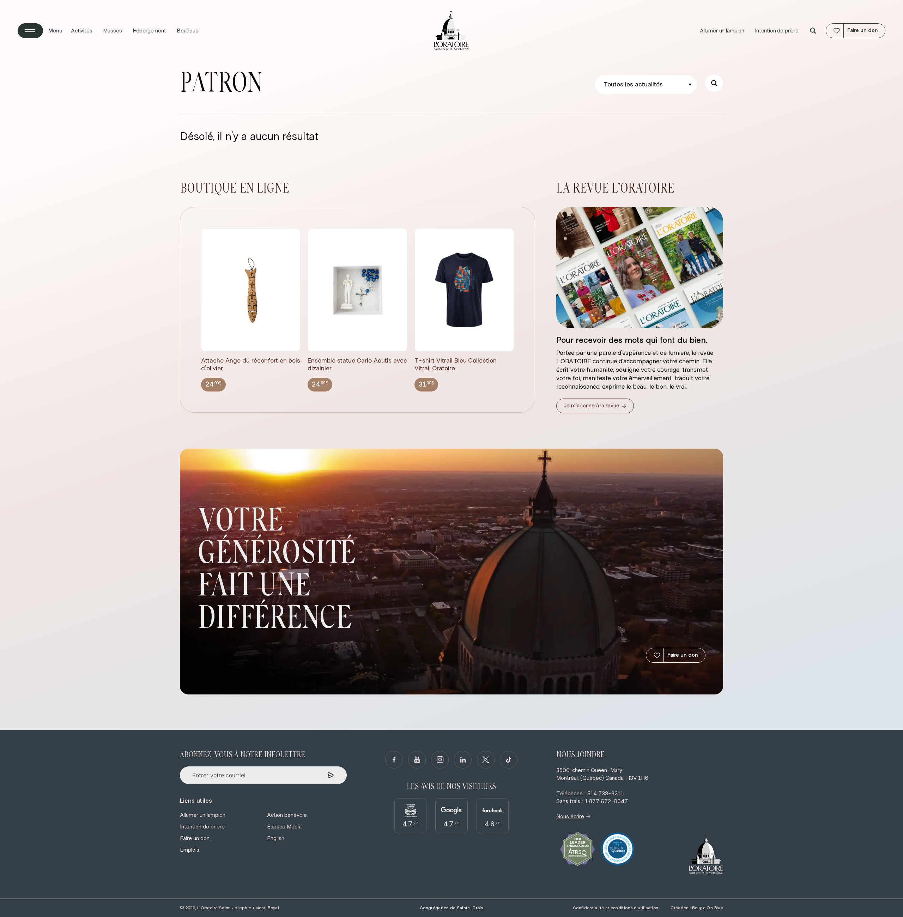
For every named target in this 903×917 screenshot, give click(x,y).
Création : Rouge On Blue (697, 908)
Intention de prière (777, 31)
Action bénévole (287, 815)
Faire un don (682, 655)
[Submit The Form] (331, 775)
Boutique (188, 31)
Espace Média (284, 827)
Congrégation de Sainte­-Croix (451, 908)
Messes (112, 31)
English (275, 838)
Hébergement (149, 31)
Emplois (189, 850)
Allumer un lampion (722, 31)
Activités (81, 31)
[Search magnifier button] (813, 31)
